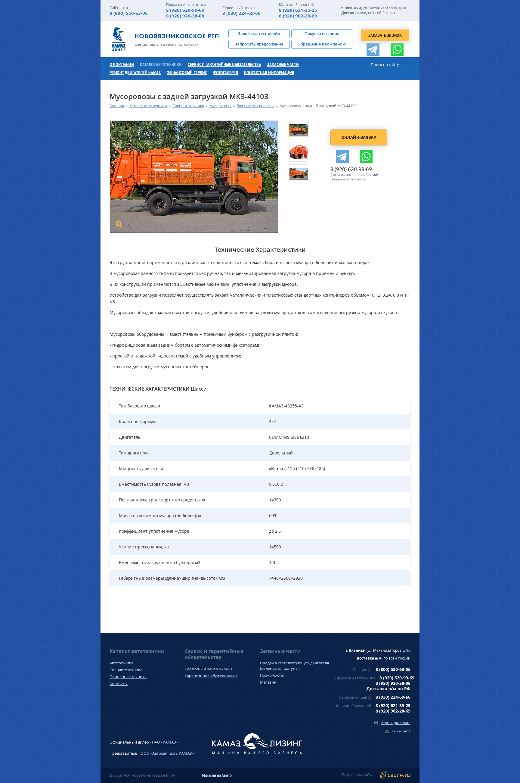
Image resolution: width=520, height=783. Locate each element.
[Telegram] (373, 49)
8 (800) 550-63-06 (129, 13)
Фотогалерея (225, 72)
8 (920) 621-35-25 (298, 10)
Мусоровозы (220, 105)
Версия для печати (395, 722)
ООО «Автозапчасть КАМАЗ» (167, 753)
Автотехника (121, 663)
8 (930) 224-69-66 (241, 13)
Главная (117, 105)
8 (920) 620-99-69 (185, 10)
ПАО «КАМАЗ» (165, 742)
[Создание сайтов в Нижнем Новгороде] (394, 775)
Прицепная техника (128, 676)
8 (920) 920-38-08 (185, 16)
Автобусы (119, 683)
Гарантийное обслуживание (211, 675)
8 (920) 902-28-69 (298, 16)
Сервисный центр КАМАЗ (208, 669)
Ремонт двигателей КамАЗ (135, 72)
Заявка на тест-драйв (259, 33)
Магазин (268, 682)
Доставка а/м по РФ (388, 688)
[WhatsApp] (397, 49)
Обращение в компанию (322, 44)
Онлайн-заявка (358, 137)
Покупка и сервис (322, 33)
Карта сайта (401, 731)
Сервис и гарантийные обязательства (224, 64)
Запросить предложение (259, 44)
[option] (304, 130)
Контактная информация (269, 72)
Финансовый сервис (187, 72)
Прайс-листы (272, 675)
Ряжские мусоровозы (255, 105)
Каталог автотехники (161, 64)
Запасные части (283, 64)
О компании (122, 64)
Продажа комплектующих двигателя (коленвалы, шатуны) (294, 665)
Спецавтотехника (188, 105)
